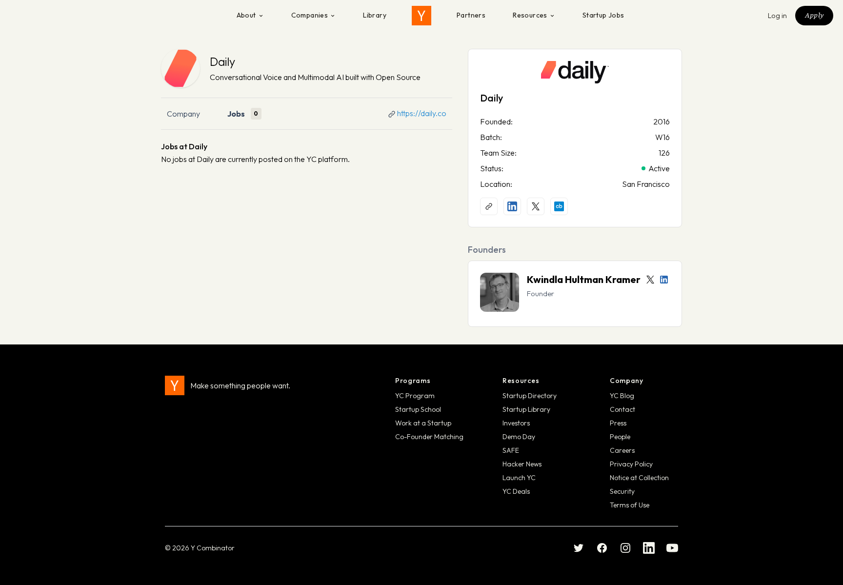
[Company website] (489, 206)
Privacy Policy (631, 464)
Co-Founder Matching (429, 436)
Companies (309, 15)
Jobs (236, 114)
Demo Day (518, 436)
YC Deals (516, 491)
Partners (471, 15)
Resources (530, 15)
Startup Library (526, 409)
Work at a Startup (423, 423)
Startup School (418, 409)
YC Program (415, 395)
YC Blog (622, 395)
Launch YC (519, 477)
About (246, 15)
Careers (622, 450)
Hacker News (522, 464)
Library (374, 15)
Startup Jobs (603, 15)
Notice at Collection (639, 477)
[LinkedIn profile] (512, 206)
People (620, 436)
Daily (222, 61)
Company (183, 114)
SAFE (510, 450)
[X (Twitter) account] (535, 206)
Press (618, 423)
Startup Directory (529, 395)
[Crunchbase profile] (559, 206)
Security (622, 491)
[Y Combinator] (421, 15)
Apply (814, 15)
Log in (777, 15)
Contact (622, 409)
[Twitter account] (650, 279)
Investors (516, 423)
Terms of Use (629, 505)
